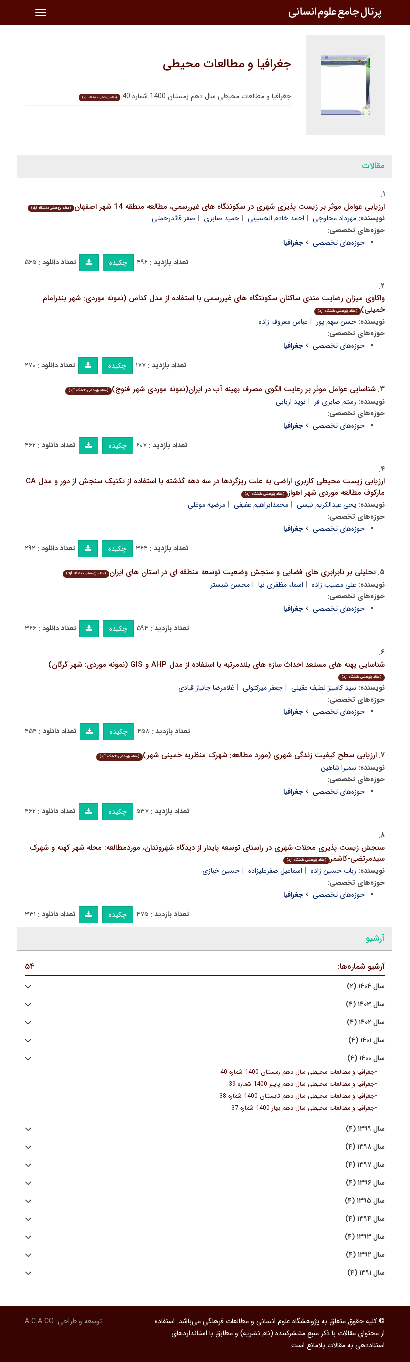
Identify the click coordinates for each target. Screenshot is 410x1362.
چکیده (119, 262)
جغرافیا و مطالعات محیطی (227, 64)
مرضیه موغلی (207, 504)
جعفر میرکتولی (263, 687)
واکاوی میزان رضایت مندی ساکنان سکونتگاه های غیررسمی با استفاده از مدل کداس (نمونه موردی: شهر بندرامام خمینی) (214, 304)
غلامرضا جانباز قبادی (206, 687)
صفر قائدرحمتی (174, 218)
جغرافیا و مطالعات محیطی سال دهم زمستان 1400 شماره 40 (297, 1072)
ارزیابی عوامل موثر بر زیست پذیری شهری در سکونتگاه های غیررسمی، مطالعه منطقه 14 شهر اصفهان (208, 207)
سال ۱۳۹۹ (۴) (365, 1129)
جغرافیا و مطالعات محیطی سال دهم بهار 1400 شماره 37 (303, 1108)
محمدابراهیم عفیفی (261, 504)
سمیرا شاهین (338, 767)
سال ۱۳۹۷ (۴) (365, 1165)
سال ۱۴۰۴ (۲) (366, 986)
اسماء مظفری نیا (281, 584)
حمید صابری (222, 218)
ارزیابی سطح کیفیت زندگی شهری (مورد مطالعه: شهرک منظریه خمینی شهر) (238, 755)
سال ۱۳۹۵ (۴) (365, 1201)
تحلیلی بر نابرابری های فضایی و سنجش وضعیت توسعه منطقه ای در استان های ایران (221, 572)
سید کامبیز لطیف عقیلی (324, 687)
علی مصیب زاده (334, 584)
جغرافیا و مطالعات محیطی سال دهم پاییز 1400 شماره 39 (302, 1084)
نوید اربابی (291, 401)
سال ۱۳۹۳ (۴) (365, 1237)
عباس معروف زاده (283, 321)
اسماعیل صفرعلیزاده (275, 870)
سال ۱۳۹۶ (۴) (365, 1183)
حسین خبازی (221, 870)
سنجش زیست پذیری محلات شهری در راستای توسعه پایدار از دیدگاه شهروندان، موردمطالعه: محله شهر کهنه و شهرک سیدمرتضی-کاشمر (207, 853)
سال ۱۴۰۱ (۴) (366, 1040)
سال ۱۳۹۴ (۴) (365, 1219)
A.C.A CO (39, 1321)
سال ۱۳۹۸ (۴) (365, 1147)
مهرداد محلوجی (334, 218)
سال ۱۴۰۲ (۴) (366, 1022)
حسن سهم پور (336, 321)
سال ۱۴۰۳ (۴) (365, 1004)
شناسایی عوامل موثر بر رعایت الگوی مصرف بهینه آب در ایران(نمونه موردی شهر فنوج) (222, 389)
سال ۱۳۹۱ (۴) (366, 1273)
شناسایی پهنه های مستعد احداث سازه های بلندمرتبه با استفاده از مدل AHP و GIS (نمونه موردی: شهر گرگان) (216, 669)
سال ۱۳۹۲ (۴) (365, 1255)
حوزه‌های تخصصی (339, 242)
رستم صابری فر (335, 401)
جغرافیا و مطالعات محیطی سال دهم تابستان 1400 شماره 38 (297, 1096)
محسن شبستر (230, 584)
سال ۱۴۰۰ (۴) (366, 1058)
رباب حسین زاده (333, 870)
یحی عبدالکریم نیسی (326, 504)
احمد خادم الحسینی (276, 218)
